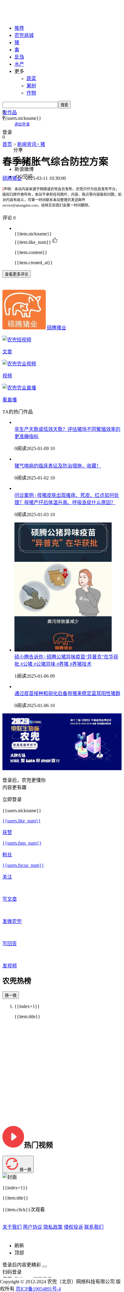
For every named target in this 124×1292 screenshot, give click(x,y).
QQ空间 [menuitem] (24, 176)
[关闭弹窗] (44, 1266)
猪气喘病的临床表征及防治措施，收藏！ (57, 465)
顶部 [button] (19, 1252)
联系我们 (94, 1227)
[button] (62, 112)
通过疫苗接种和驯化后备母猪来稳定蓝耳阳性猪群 (67, 693)
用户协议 (32, 1227)
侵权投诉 (73, 1227)
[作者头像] (24, 327)
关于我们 (12, 1227)
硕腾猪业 (56, 327)
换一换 (11, 995)
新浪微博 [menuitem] (24, 169)
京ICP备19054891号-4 (38, 1288)
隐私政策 (53, 1227)
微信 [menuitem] (24, 162)
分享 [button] (18, 150)
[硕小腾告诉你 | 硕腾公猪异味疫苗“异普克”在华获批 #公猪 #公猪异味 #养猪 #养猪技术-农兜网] (63, 649)
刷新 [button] (19, 1245)
